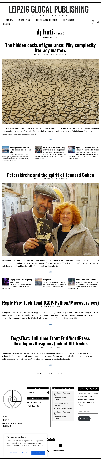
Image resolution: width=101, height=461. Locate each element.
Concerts (59, 179)
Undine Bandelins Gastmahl (86, 279)
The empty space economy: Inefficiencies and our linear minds (20, 149)
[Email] (92, 23)
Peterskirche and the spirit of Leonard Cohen (50, 174)
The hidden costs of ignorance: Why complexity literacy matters (50, 47)
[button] (60, 445)
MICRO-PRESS (24, 20)
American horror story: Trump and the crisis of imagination (54, 148)
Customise (13, 453)
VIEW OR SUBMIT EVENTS (34, 402)
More (50, 140)
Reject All (25, 453)
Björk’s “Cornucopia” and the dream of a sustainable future (87, 148)
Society (64, 54)
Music (65, 179)
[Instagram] (93, 21)
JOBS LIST (7, 24)
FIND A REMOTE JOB (33, 406)
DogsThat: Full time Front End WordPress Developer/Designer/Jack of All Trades (50, 341)
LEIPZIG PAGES (68, 20)
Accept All (39, 453)
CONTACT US (5, 420)
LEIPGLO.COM (8, 20)
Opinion (58, 54)
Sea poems (47, 279)
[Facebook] (90, 21)
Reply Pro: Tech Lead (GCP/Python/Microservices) (50, 302)
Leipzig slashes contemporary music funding (21, 280)
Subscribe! (84, 419)
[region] (25, 445)
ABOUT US (5, 416)
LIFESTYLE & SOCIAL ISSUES (46, 20)
